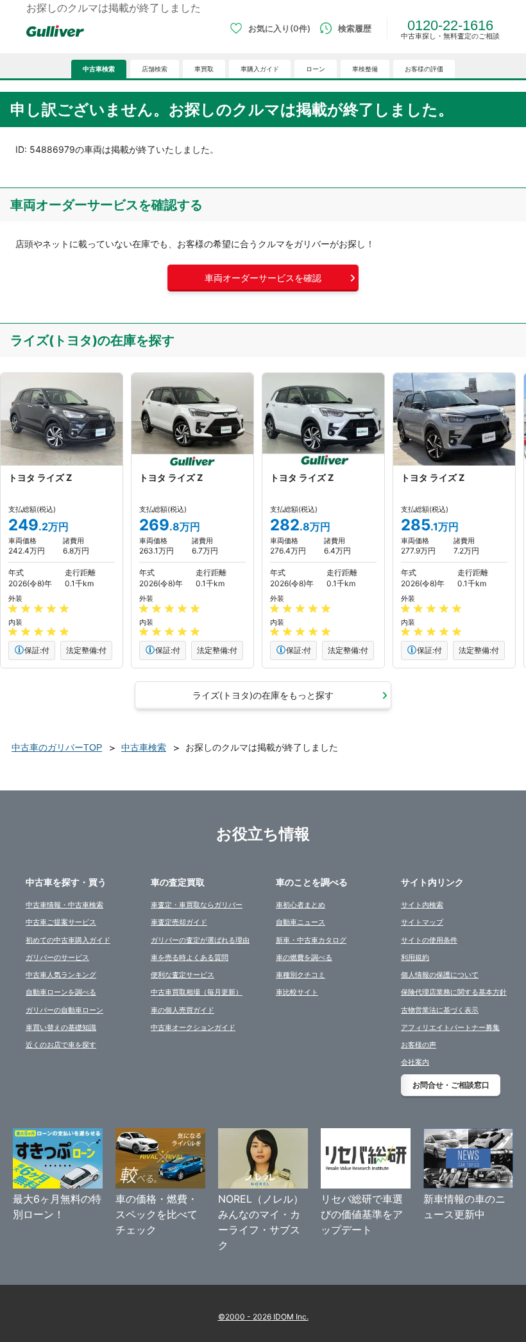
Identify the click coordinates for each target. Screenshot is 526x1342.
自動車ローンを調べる (61, 992)
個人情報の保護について (440, 974)
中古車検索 (99, 69)
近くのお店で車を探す (61, 1044)
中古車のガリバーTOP (57, 747)
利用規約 (415, 957)
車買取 (204, 69)
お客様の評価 (424, 69)
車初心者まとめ (300, 904)
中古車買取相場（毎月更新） (196, 992)
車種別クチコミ (300, 974)
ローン (315, 69)
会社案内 (415, 1062)
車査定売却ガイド (179, 922)
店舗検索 (154, 69)
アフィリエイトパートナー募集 (450, 1027)
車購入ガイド (260, 69)
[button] (263, 278)
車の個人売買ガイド (182, 1010)
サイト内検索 (422, 904)
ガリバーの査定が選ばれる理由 (200, 940)
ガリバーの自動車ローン (64, 1010)
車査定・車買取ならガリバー (196, 904)
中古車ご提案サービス (61, 922)
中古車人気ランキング (61, 974)
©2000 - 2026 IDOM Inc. (263, 1316)
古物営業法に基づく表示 (440, 1010)
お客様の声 (418, 1044)
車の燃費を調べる (304, 957)
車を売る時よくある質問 (189, 957)
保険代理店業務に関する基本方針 (454, 992)
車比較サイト (297, 992)
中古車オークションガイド (193, 1027)
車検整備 (365, 69)
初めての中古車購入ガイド (68, 940)
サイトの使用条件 (429, 940)
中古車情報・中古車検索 (64, 904)
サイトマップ (422, 922)
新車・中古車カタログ (311, 940)
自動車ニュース (300, 922)
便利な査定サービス (182, 974)
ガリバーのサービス (57, 957)
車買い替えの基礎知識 (61, 1027)
